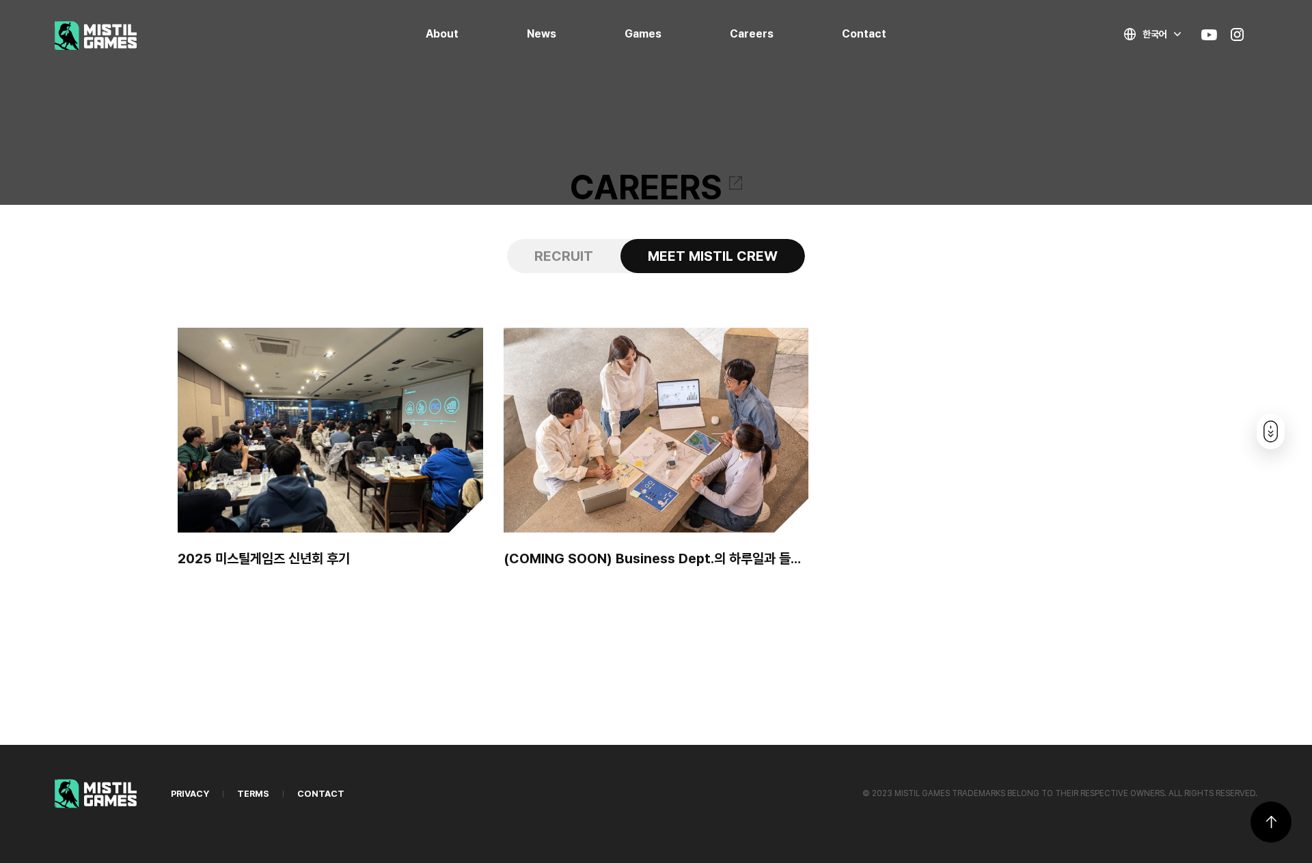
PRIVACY (190, 794)
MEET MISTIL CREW (713, 256)
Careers (752, 33)
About (442, 33)
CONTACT (320, 794)
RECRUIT (563, 256)
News (541, 33)
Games (643, 33)
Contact (864, 33)
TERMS (253, 794)
